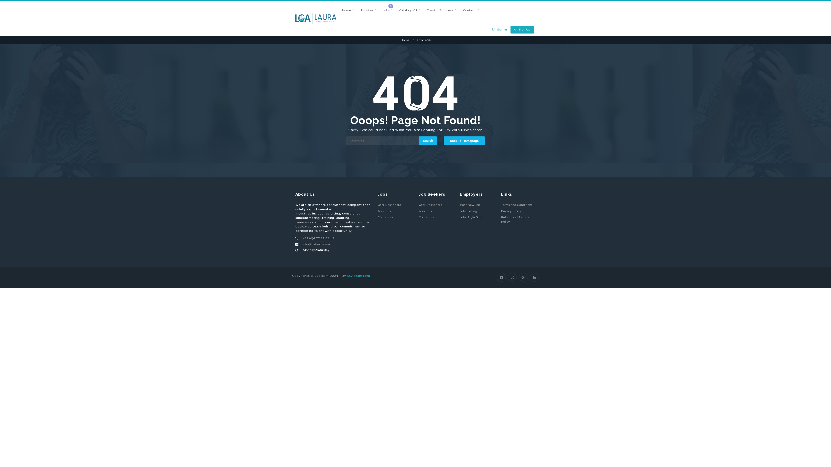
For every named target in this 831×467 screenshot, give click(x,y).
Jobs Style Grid (471, 217)
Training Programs (440, 10)
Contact (469, 10)
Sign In (501, 29)
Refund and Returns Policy (515, 220)
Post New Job (470, 205)
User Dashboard (389, 205)
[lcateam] (315, 18)
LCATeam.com (358, 276)
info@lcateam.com (316, 244)
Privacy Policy (511, 211)
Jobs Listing (468, 211)
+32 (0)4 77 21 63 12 (318, 238)
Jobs (386, 10)
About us (367, 10)
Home (346, 10)
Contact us (386, 217)
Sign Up (524, 29)
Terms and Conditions (517, 205)
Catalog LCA (408, 10)
